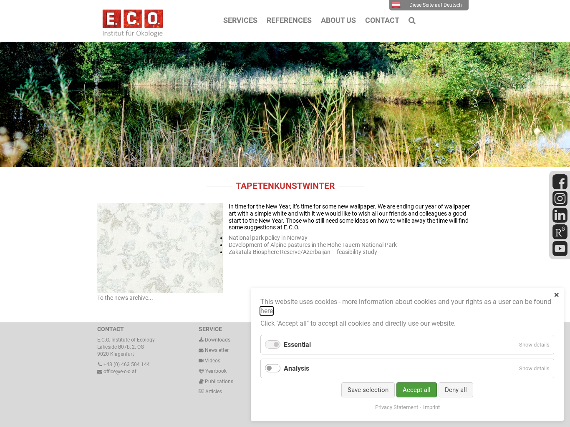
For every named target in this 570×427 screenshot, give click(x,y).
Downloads (217, 340)
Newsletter (216, 350)
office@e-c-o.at (119, 371)
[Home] (130, 35)
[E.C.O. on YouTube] (560, 254)
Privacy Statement (396, 407)
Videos (212, 361)
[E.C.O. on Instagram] (560, 204)
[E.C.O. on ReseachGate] (560, 237)
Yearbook (215, 371)
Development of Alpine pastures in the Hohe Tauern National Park (313, 244)
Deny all (456, 390)
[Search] (412, 20)
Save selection (368, 390)
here (266, 311)
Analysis (296, 368)
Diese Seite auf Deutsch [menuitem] (435, 5)
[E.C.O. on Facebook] (560, 187)
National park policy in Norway (268, 237)
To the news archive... (125, 297)
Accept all (417, 390)
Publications (219, 381)
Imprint (431, 407)
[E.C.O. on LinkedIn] (560, 221)
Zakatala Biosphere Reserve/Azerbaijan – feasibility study (303, 252)
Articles (213, 391)
